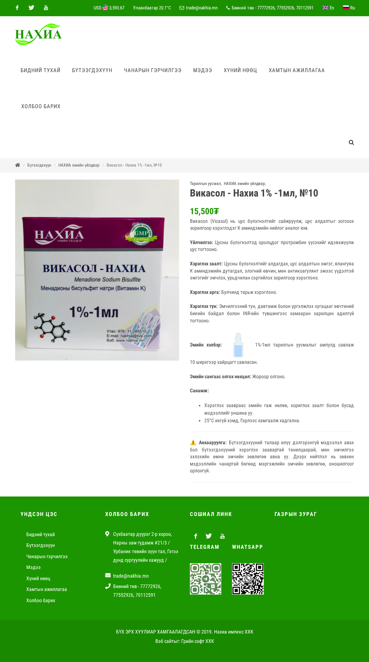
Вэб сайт (164, 641)
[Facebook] (17, 8)
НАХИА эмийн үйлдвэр (78, 165)
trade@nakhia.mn (202, 7)
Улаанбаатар (152, 7)
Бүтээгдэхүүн (39, 165)
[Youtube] (46, 8)
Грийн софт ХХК (197, 641)
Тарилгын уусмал (205, 183)
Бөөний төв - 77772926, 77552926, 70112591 (272, 7)
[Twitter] (31, 8)
